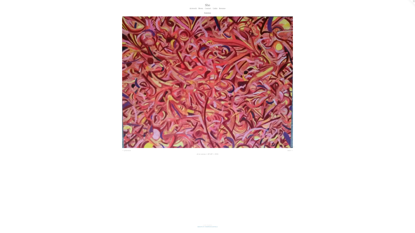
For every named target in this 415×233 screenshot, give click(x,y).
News (200, 8)
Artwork (193, 8)
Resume (222, 8)
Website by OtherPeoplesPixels (207, 226)
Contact (208, 8)
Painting (207, 13)
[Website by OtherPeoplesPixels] (410, 4)
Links (215, 8)
